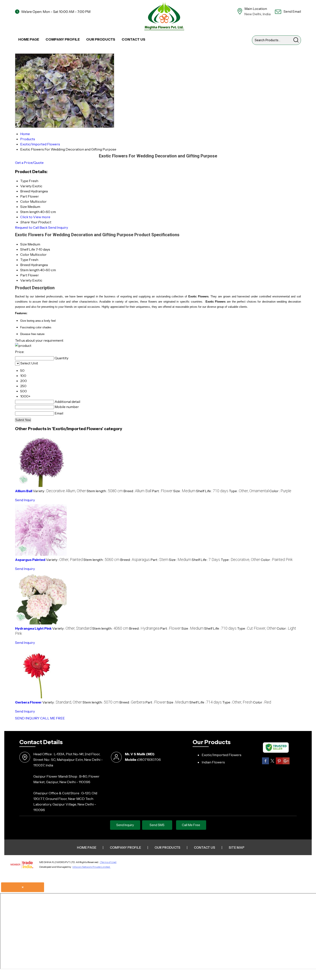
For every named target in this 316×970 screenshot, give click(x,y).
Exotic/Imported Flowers (221, 755)
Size (23, 244)
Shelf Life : (212, 491)
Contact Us (133, 39)
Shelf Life (27, 249)
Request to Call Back (31, 227)
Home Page (28, 39)
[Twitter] (272, 763)
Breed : (137, 491)
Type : (249, 491)
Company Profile (63, 39)
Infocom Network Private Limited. (91, 866)
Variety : (59, 491)
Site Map (236, 847)
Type (24, 259)
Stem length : (105, 491)
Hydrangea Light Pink (33, 628)
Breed (25, 265)
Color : (280, 491)
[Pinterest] (279, 763)
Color (24, 254)
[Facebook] (265, 763)
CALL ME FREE (52, 718)
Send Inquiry (58, 227)
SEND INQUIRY (27, 718)
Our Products (100, 39)
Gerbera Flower (28, 702)
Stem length (30, 270)
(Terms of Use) (108, 862)
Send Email (292, 11)
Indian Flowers (213, 762)
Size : (184, 491)
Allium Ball (23, 491)
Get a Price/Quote (29, 162)
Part (23, 275)
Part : (162, 491)
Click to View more (35, 217)
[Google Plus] (286, 763)
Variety (26, 280)
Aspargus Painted (30, 559)
